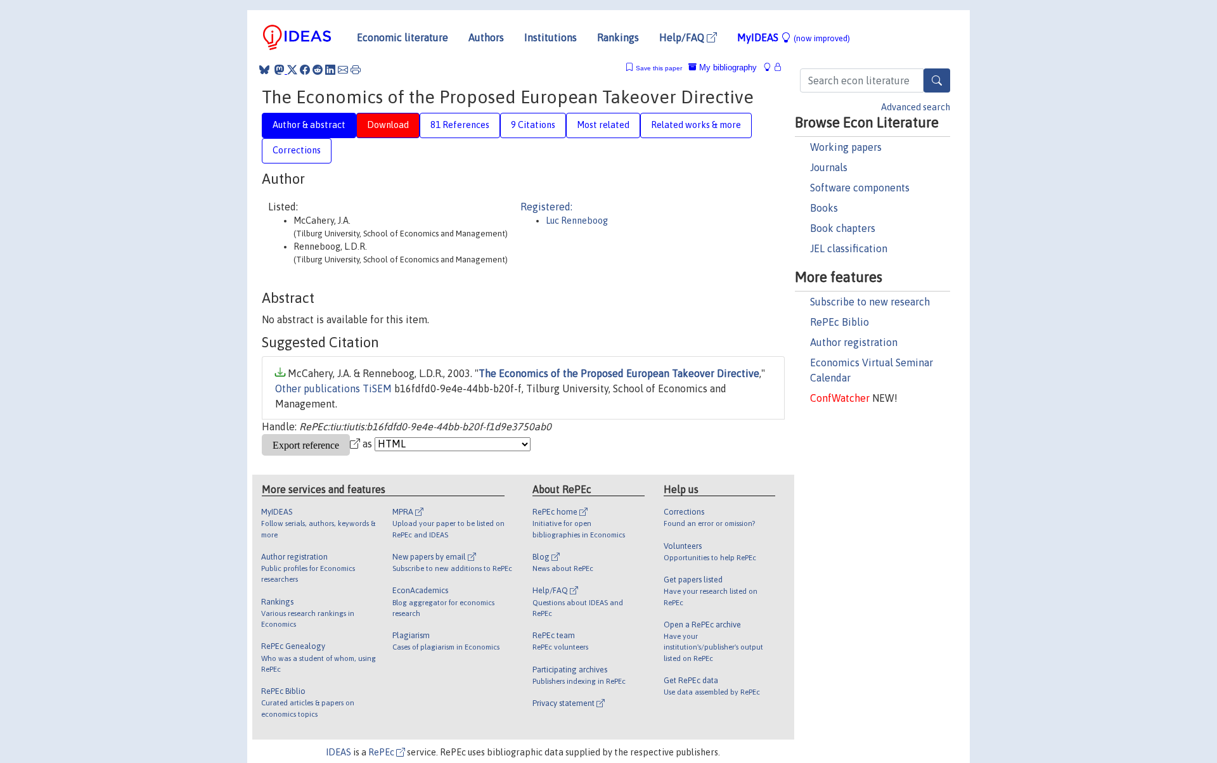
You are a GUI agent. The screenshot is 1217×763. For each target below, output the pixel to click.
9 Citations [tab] (533, 125)
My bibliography (727, 67)
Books (824, 208)
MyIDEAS (793, 37)
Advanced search (915, 107)
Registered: (546, 206)
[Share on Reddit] (317, 69)
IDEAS (338, 752)
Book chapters (842, 228)
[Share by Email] (343, 69)
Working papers (846, 147)
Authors (486, 37)
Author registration (854, 342)
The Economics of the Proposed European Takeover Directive (619, 373)
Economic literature (402, 37)
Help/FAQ (683, 37)
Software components (860, 187)
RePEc (382, 752)
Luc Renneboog (577, 220)
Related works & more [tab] (696, 125)
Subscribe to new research (870, 301)
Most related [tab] (603, 125)
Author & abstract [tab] (309, 125)
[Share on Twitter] (292, 69)
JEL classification (848, 248)
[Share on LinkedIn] (330, 69)
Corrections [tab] (297, 150)
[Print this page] (356, 69)
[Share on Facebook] (305, 69)
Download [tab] (388, 125)
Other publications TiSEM (333, 388)
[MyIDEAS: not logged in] (771, 67)
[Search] (937, 80)
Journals (828, 167)
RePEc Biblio (839, 322)
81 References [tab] (459, 125)
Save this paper (659, 68)
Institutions (550, 37)
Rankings (618, 37)
